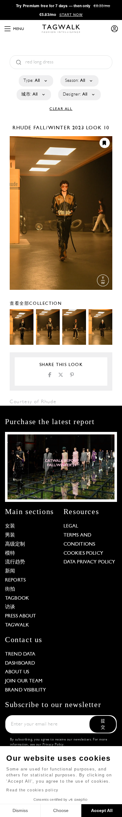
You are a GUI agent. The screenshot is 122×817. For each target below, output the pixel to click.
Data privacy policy (89, 562)
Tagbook (17, 598)
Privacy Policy (53, 744)
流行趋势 (15, 562)
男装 (10, 535)
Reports (15, 580)
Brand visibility (25, 690)
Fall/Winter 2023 (58, 128)
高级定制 (15, 544)
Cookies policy (83, 553)
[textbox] (35, 81)
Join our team (24, 681)
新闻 (10, 571)
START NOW (71, 14)
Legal (71, 526)
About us (17, 672)
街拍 (10, 589)
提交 (103, 724)
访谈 (10, 607)
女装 (10, 526)
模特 (10, 553)
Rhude (23, 128)
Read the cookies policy (32, 790)
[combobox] (35, 81)
